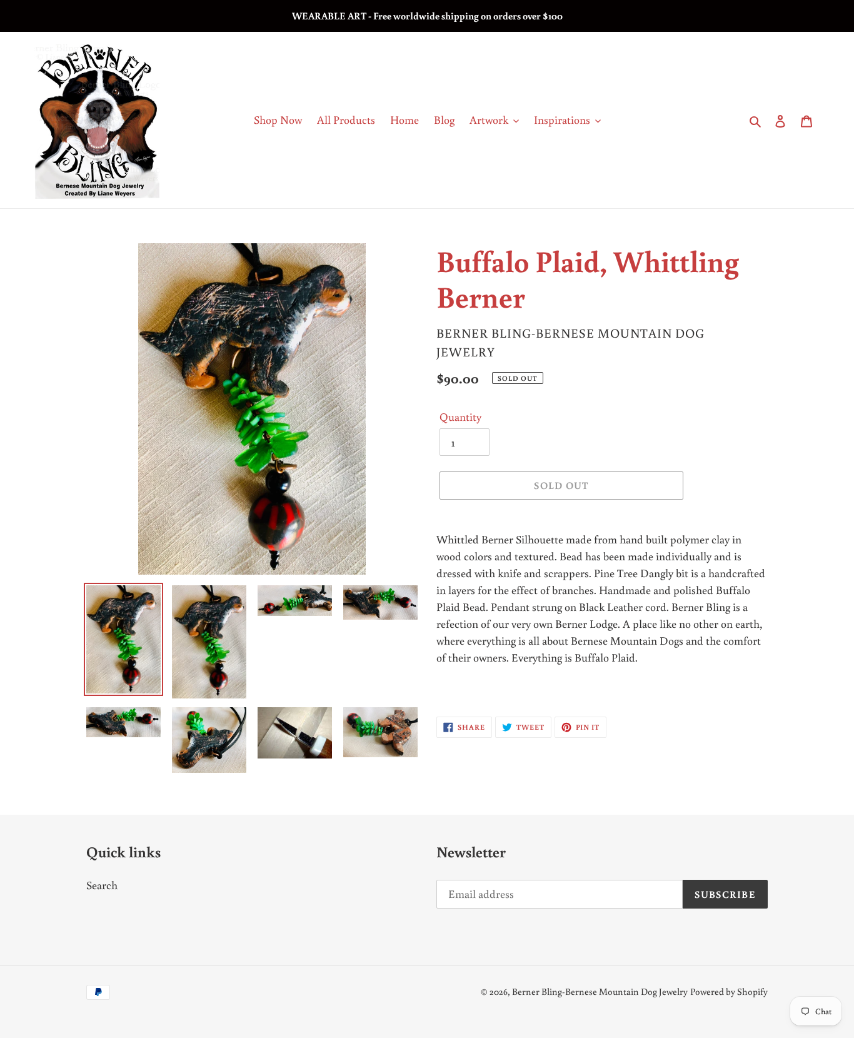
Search (102, 884)
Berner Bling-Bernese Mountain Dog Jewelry (600, 991)
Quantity (460, 416)
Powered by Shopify (729, 991)
